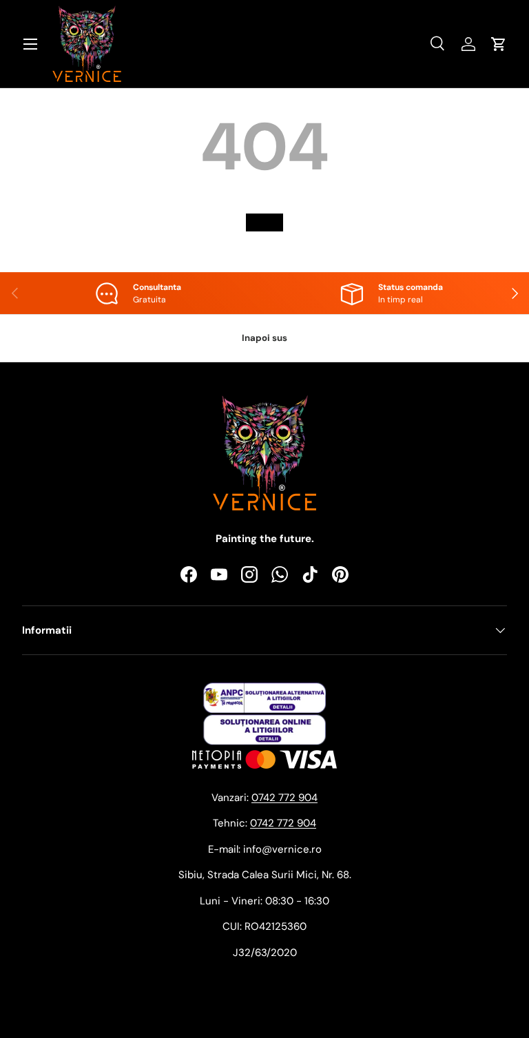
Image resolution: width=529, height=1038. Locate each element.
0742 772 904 (284, 798)
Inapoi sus (264, 338)
